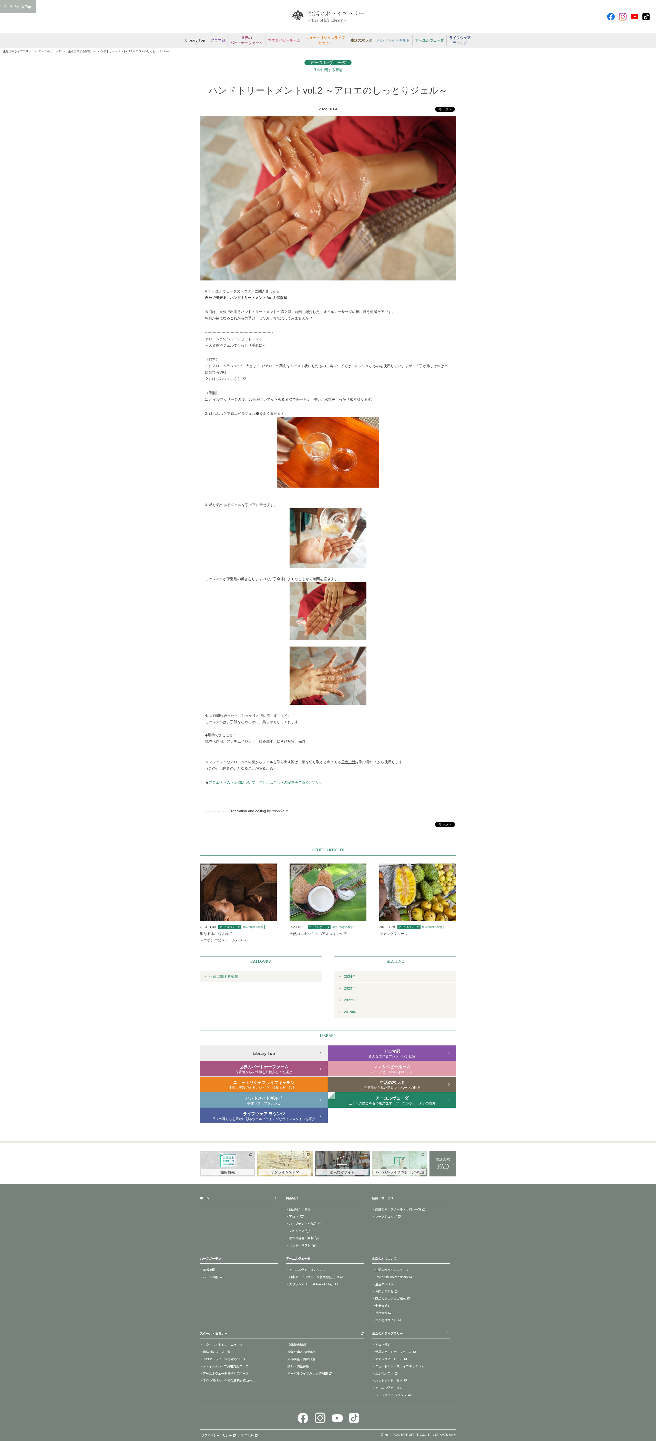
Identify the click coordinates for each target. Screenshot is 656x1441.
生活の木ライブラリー (17, 51)
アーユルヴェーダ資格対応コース (226, 1373)
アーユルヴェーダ (49, 51)
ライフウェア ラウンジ (391, 1395)
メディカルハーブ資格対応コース (225, 1366)
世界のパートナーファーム (393, 1351)
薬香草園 (209, 1269)
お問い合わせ (384, 1291)
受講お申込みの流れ (301, 1351)
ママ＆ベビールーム (389, 1359)
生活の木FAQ (384, 1284)
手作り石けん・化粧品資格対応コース (229, 1380)
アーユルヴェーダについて (307, 1269)
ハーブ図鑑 (210, 1277)
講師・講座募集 (298, 1366)
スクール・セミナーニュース (223, 1344)
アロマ (293, 1216)
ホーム (204, 1198)
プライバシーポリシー (216, 1435)
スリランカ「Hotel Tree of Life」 (311, 1284)
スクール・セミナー (214, 1333)
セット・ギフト (300, 1245)
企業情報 (381, 1305)
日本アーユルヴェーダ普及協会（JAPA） (317, 1277)
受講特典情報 (297, 1344)
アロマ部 (381, 1344)
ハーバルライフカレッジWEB (308, 1373)
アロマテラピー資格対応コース (224, 1359)
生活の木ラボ (384, 1373)
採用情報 (381, 1313)
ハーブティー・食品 (302, 1223)
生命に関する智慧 (79, 51)
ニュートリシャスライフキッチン (398, 1366)
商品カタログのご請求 (390, 1298)
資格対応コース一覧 (216, 1351)
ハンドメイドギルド (389, 1380)
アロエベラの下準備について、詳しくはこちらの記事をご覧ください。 (266, 782)
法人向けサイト (386, 1320)
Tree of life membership (391, 1277)
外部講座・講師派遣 (301, 1359)
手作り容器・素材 (301, 1238)
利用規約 (247, 1435)
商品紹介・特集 (300, 1209)
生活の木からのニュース (392, 1269)
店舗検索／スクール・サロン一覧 (398, 1209)
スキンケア (296, 1230)
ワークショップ (386, 1216)
